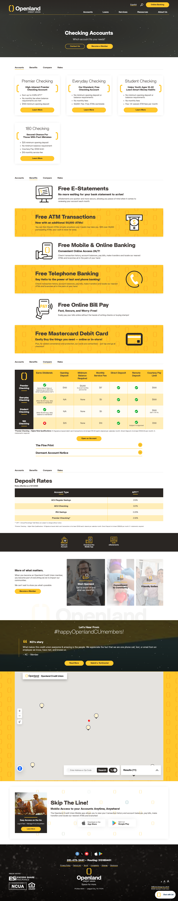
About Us (162, 12)
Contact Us (75, 46)
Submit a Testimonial (100, 663)
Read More (76, 663)
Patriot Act (77, 865)
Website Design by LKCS (160, 887)
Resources (142, 12)
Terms (86, 865)
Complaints (95, 865)
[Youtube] (87, 855)
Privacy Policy (65, 865)
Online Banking (157, 5)
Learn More (39, 110)
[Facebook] (77, 855)
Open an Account (89, 438)
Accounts (88, 12)
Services (123, 12)
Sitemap (105, 865)
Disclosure (114, 865)
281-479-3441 (75, 860)
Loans (106, 12)
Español (133, 5)
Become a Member (100, 46)
